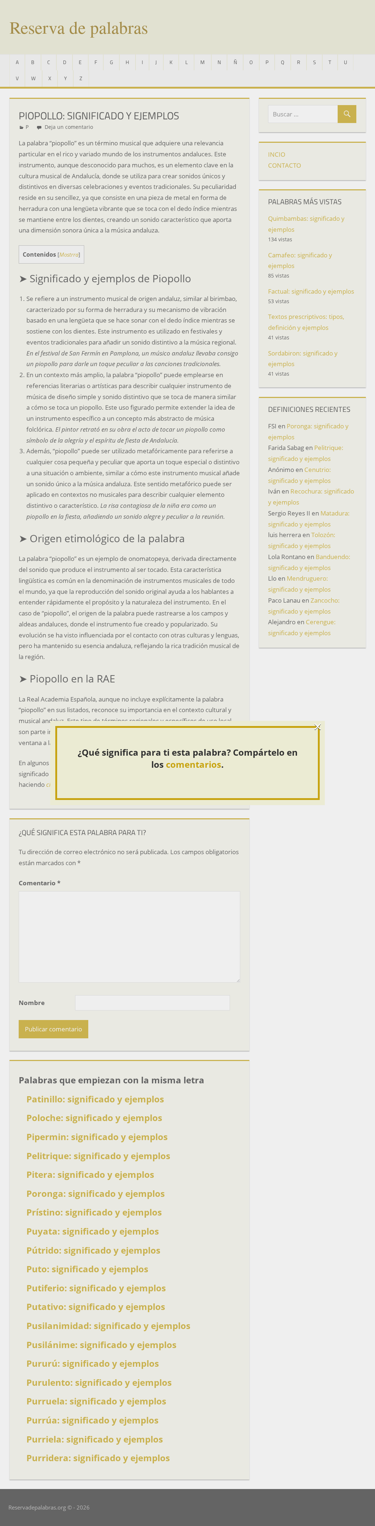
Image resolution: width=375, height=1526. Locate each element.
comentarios (193, 764)
